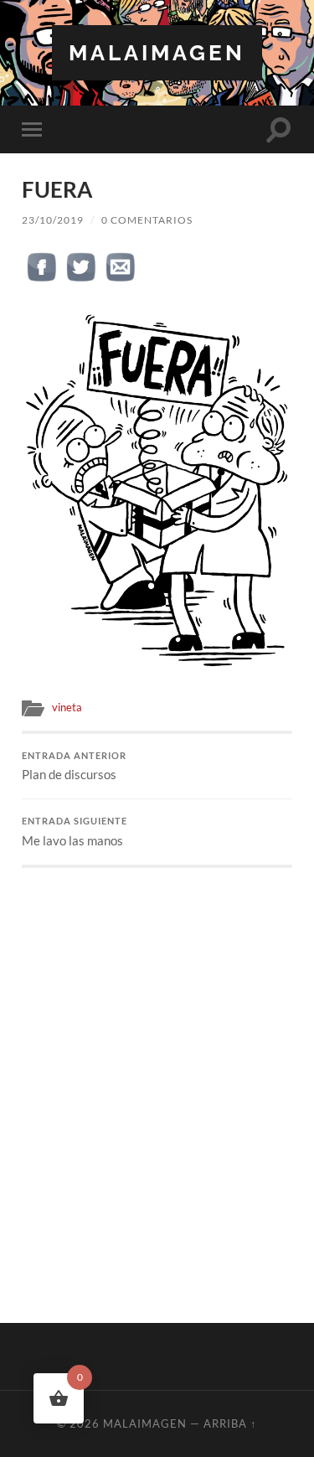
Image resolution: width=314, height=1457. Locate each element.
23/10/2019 (53, 220)
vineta (67, 707)
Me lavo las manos (74, 832)
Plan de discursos (74, 767)
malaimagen (157, 52)
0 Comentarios (147, 220)
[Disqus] (157, 1077)
